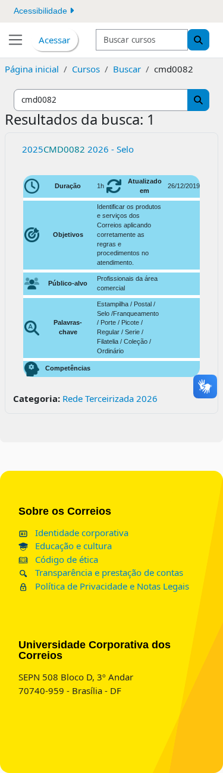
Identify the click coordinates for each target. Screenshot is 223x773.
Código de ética (65, 559)
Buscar (127, 69)
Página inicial (32, 69)
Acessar (54, 40)
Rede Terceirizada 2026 (110, 398)
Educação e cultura (72, 546)
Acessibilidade (42, 10)
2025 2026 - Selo (78, 149)
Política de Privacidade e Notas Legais (111, 586)
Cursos (86, 69)
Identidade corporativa (80, 532)
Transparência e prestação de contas (108, 572)
